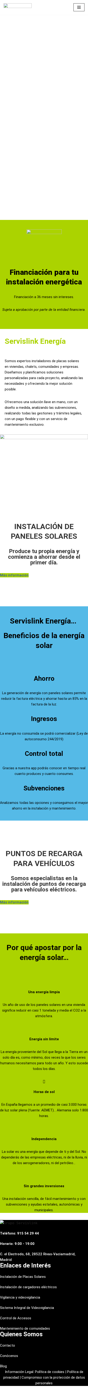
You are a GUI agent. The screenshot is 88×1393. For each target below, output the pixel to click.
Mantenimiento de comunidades (25, 1328)
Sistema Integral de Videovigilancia (27, 1308)
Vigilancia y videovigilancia (20, 1297)
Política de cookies (49, 1372)
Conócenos (9, 1356)
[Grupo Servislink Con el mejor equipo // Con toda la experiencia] (18, 7)
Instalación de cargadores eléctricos (28, 1287)
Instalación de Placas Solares (23, 1277)
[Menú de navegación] (78, 7)
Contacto (7, 1345)
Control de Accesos (15, 1318)
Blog (3, 1366)
